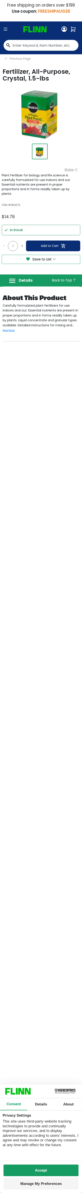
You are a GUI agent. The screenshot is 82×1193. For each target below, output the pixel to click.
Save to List (42, 259)
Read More (9, 330)
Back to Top (62, 280)
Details (26, 280)
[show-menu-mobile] (5, 29)
